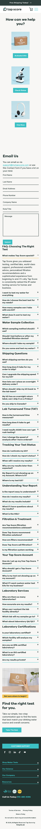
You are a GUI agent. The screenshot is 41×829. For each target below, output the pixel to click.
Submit (8, 242)
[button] (36, 9)
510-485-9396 (24, 797)
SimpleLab (20, 825)
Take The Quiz (12, 730)
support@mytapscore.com (16, 165)
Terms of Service (15, 810)
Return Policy (20, 814)
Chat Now (21, 125)
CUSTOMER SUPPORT (20, 746)
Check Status (20, 90)
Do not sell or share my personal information (20, 818)
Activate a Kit (20, 56)
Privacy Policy (27, 810)
